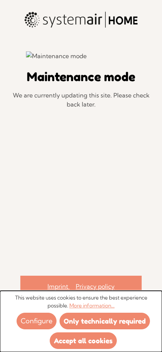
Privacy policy (95, 286)
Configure (36, 320)
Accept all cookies (83, 341)
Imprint (58, 286)
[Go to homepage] (81, 19)
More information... (92, 305)
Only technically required (105, 321)
